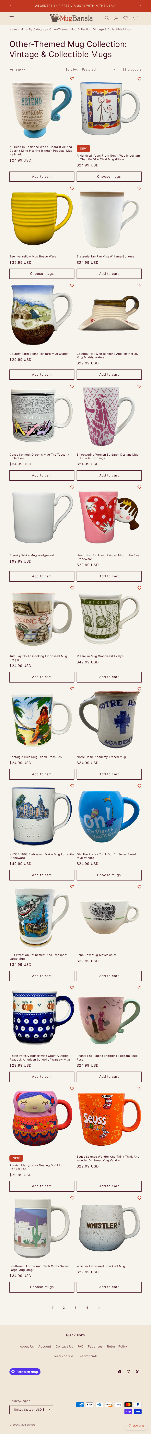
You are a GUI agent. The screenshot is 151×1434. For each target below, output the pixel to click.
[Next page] (99, 1307)
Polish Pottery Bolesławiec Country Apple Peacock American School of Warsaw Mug (39, 1057)
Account (44, 1346)
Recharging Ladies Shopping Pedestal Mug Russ (107, 1057)
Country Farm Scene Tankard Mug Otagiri (38, 353)
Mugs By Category (33, 29)
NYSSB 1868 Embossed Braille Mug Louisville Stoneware (41, 856)
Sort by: (71, 69)
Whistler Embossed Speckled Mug (101, 1266)
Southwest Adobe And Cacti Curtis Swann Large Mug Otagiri (39, 1267)
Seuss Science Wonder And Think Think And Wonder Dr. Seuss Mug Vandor (108, 1158)
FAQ (80, 1346)
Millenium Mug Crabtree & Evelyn (100, 656)
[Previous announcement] (10, 6)
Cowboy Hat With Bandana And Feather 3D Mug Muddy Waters (107, 355)
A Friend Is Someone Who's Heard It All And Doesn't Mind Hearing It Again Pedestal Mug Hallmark (41, 150)
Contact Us (64, 1346)
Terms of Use (63, 1356)
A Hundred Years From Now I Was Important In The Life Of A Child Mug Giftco (108, 157)
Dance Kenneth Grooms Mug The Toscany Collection (39, 456)
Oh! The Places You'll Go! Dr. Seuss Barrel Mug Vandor (106, 856)
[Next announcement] (140, 6)
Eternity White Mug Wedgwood (31, 555)
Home (13, 29)
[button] (11, 18)
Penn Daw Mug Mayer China (97, 955)
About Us (27, 1346)
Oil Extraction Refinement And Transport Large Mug (38, 956)
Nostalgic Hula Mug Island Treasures (35, 757)
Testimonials (88, 1356)
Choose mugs (109, 176)
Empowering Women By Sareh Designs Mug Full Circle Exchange (108, 456)
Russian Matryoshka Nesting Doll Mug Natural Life (36, 1167)
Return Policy (117, 1346)
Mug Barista (28, 1424)
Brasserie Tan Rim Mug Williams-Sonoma (105, 256)
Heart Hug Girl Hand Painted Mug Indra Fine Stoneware (108, 557)
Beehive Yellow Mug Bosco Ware (32, 256)
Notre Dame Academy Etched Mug (101, 757)
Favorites (95, 1346)
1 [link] (52, 1308)
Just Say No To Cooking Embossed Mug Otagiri (38, 657)
